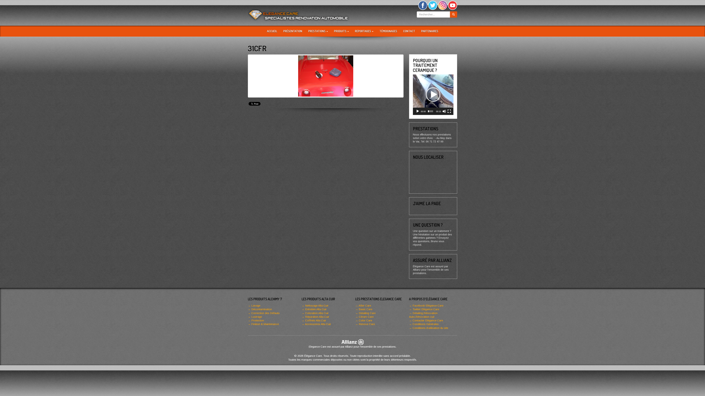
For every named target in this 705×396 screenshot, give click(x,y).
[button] (433, 94)
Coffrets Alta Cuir (315, 320)
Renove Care (367, 324)
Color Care (365, 320)
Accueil (272, 31)
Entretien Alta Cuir (316, 309)
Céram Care (366, 316)
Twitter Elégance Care (426, 309)
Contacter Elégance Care (428, 320)
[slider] (430, 111)
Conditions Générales (426, 324)
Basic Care (365, 309)
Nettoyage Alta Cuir (316, 305)
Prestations (317, 31)
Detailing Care (367, 313)
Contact (409, 31)
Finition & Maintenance (265, 324)
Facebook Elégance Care (428, 305)
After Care (365, 305)
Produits (340, 31)
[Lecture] (418, 111)
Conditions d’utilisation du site (430, 327)
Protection (257, 320)
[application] (433, 94)
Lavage (255, 305)
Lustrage (256, 316)
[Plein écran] (449, 111)
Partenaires (429, 31)
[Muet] (444, 111)
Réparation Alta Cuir (317, 316)
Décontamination (261, 309)
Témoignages (388, 31)
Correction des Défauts (265, 313)
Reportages (363, 31)
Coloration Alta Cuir (317, 313)
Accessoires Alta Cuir (318, 324)
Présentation (292, 31)
